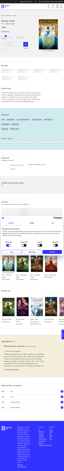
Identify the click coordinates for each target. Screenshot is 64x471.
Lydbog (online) (20, 37)
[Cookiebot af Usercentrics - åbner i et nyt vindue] (55, 218)
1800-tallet (14, 129)
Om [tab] (53, 223)
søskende (15, 124)
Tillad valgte (32, 252)
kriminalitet (37, 119)
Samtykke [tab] (11, 223)
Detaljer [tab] (32, 223)
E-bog (10, 37)
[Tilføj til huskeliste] (31, 44)
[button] (32, 391)
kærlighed (5, 124)
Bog (4, 37)
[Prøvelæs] (25, 44)
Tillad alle (52, 252)
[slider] (48, 35)
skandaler (11, 119)
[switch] (24, 245)
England (4, 129)
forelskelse (48, 119)
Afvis (11, 252)
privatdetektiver (23, 119)
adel (3, 119)
